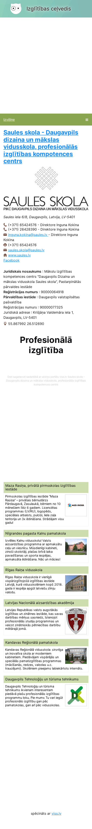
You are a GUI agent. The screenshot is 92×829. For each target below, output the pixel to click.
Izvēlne (9, 119)
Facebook (11, 260)
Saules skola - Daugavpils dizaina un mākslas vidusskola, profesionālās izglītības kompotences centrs (40, 147)
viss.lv (56, 813)
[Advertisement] (46, 65)
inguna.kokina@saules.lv (28, 234)
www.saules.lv (19, 255)
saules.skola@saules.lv (26, 250)
